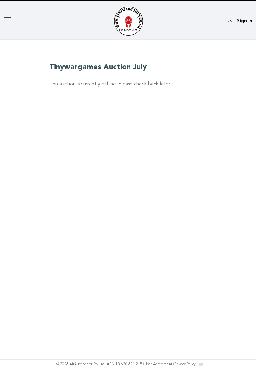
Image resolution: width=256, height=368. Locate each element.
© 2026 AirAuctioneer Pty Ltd (80, 364)
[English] (201, 364)
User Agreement (158, 364)
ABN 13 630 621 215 (124, 364)
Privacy (185, 364)
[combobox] (201, 364)
